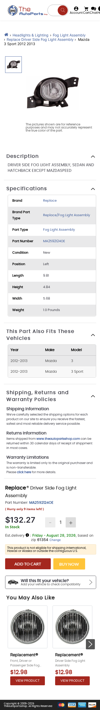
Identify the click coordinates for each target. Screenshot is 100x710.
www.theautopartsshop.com (58, 438)
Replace (50, 200)
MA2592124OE (54, 241)
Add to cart (27, 563)
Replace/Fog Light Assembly (66, 215)
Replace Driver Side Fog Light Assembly (40, 39)
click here (24, 472)
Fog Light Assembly (69, 35)
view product (27, 680)
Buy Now (69, 564)
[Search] (63, 10)
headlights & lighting (30, 35)
